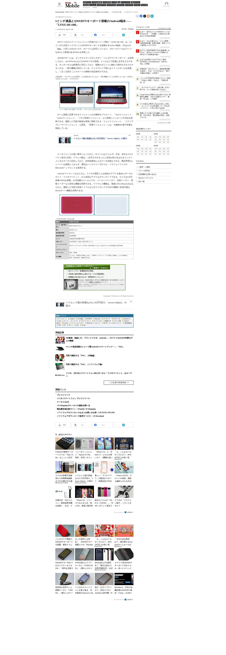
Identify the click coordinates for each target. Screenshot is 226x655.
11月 (160, 137)
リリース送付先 (144, 171)
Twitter (84, 325)
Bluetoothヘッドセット (94, 323)
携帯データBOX (94, 282)
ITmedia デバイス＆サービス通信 (137, 16)
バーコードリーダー (77, 323)
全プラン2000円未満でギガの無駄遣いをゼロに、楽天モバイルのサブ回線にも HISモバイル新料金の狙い (155, 52)
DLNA (105, 323)
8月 (138, 137)
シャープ (75, 321)
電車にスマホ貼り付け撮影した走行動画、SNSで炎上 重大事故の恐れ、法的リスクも (154, 115)
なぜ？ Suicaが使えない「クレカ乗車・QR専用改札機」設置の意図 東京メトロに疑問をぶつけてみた (155, 43)
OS (65, 325)
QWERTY (89, 319)
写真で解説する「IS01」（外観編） (81, 356)
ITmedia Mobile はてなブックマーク (152, 16)
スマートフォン (86, 321)
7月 (142, 137)
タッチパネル (98, 321)
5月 (150, 137)
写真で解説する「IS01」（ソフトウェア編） (84, 364)
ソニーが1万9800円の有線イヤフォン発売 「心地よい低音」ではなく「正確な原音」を (156, 80)
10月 (164, 137)
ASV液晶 (80, 319)
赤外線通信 (128, 323)
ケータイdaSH (63, 402)
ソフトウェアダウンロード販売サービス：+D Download (80, 416)
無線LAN (108, 321)
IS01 (59, 49)
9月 (168, 137)
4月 (138, 139)
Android (72, 319)
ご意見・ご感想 (144, 167)
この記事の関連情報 (117, 383)
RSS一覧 (141, 181)
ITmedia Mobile (59, 12)
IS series (65, 323)
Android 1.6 (126, 319)
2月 (146, 139)
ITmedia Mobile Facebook (141, 15)
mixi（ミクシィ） (63, 321)
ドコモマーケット (116, 323)
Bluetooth (97, 319)
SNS (77, 325)
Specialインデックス (145, 178)
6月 (146, 137)
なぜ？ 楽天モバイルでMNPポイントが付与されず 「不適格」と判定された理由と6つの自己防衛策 (155, 34)
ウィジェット (62, 319)
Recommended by (119, 512)
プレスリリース (63, 395)
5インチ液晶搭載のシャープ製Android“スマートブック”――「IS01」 (95, 347)
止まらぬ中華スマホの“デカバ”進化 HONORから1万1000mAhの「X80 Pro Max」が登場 (154, 62)
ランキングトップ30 (163, 123)
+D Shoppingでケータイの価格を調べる (73, 405)
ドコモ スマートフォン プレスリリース (73, 398)
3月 (142, 139)
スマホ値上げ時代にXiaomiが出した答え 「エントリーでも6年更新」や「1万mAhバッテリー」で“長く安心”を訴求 (155, 106)
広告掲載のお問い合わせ (147, 174)
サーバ (71, 325)
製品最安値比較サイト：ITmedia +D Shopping (76, 409)
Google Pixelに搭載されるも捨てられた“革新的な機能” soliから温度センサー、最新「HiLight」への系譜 (155, 97)
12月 (156, 137)
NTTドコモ (69, 12)
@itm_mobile (144, 15)
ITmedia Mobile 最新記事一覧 (148, 16)
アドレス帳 (117, 321)
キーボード (106, 319)
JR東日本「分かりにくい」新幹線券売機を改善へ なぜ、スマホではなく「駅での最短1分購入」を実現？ (155, 71)
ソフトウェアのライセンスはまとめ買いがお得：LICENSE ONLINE (86, 412)
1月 (150, 139)
